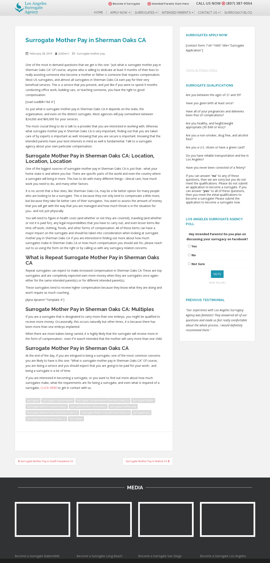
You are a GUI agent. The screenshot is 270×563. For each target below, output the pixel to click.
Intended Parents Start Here (170, 3)
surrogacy (33, 400)
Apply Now (118, 12)
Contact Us (207, 12)
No (194, 255)
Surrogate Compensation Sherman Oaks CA (103, 400)
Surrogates (144, 12)
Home (98, 12)
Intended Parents (176, 12)
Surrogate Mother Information (88, 406)
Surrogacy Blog (238, 12)
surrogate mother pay (123, 406)
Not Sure (198, 264)
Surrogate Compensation (58, 400)
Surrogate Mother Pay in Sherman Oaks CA (52, 412)
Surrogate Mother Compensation (46, 406)
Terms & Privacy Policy (201, 70)
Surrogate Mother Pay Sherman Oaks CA (105, 412)
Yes (194, 246)
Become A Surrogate (126, 3)
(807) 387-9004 (239, 3)
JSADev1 (64, 53)
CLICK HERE (48, 388)
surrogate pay (141, 412)
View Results (217, 282)
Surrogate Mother (143, 400)
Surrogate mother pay (91, 53)
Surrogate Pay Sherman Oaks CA (46, 418)
